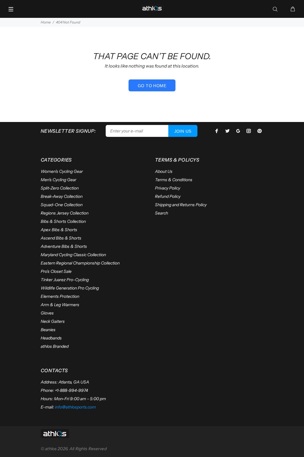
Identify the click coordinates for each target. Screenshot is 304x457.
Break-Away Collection (62, 196)
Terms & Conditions (173, 179)
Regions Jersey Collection (64, 213)
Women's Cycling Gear (62, 171)
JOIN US (182, 131)
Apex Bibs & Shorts (59, 229)
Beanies (48, 329)
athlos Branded (55, 346)
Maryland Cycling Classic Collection (73, 254)
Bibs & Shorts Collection (63, 221)
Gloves (47, 313)
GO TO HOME (152, 85)
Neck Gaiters (53, 321)
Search (161, 213)
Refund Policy (167, 196)
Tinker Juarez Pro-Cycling (65, 279)
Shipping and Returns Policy (181, 204)
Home (46, 22)
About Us (163, 171)
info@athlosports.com (75, 407)
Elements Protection (60, 296)
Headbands (51, 338)
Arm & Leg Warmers (60, 304)
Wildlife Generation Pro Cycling (70, 288)
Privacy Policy (167, 188)
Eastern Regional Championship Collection (80, 263)
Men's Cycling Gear (58, 179)
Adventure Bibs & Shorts (64, 246)
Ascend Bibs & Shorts (61, 238)
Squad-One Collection (62, 204)
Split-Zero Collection (60, 188)
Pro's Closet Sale (56, 271)
